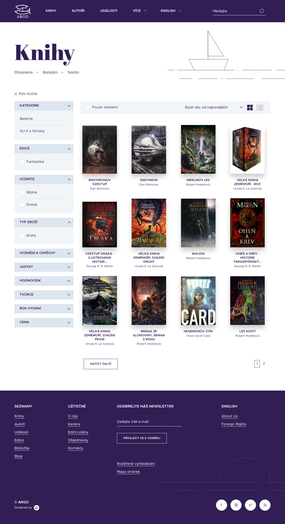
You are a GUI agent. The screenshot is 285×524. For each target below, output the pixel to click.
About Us (230, 416)
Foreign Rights (234, 424)
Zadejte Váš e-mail (133, 422)
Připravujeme (23, 72)
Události (108, 11)
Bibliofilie (22, 448)
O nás (73, 416)
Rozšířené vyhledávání (136, 464)
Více (137, 11)
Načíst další (100, 364)
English (168, 11)
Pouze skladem (105, 107)
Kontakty (75, 448)
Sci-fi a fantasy (32, 131)
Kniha (31, 236)
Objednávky (78, 440)
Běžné (31, 192)
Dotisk (31, 205)
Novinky (73, 72)
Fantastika (35, 162)
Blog (18, 456)
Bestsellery (50, 72)
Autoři (78, 11)
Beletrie (26, 119)
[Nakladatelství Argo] (22, 11)
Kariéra (74, 424)
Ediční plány (78, 432)
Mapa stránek (128, 472)
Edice (19, 440)
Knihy (51, 11)
